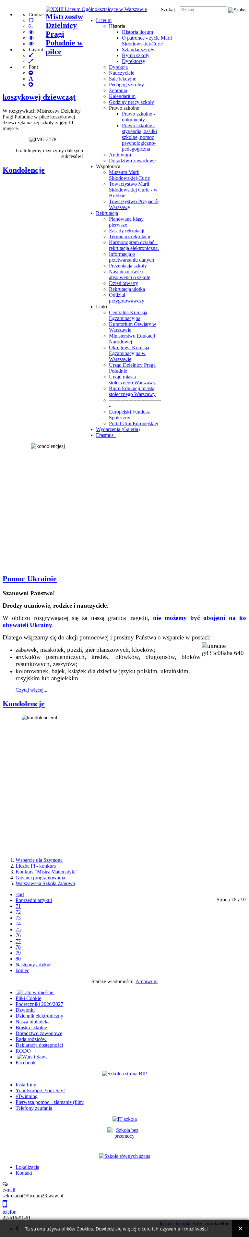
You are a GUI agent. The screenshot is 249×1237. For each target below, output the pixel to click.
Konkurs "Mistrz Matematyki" (47, 871)
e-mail (9, 1190)
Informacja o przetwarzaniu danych (131, 257)
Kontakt (24, 1173)
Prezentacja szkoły (128, 265)
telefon (10, 1212)
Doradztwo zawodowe (132, 160)
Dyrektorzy (133, 61)
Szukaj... (170, 9)
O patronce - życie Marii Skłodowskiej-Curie (147, 40)
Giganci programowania (40, 877)
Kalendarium (122, 96)
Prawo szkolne (124, 108)
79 (18, 953)
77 (18, 941)
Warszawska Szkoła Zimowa (45, 883)
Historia (117, 26)
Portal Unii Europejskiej (133, 423)
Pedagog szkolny (126, 84)
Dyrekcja (118, 67)
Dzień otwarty (123, 283)
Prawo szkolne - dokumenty (138, 116)
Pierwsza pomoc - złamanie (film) (50, 1102)
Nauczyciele (121, 73)
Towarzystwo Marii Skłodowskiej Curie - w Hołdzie (133, 189)
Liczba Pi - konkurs (36, 866)
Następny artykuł (33, 964)
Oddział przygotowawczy (126, 297)
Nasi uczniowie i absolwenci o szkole (129, 274)
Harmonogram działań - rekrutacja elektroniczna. (134, 245)
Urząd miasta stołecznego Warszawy (132, 379)
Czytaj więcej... (31, 690)
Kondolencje (24, 170)
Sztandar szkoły (138, 49)
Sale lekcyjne (122, 78)
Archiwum (120, 154)
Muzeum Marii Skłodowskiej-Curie (129, 175)
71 (18, 906)
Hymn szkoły (135, 55)
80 (18, 958)
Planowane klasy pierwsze (126, 222)
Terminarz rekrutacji (129, 236)
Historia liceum (137, 32)
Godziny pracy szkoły (131, 102)
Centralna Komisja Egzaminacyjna (128, 315)
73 (18, 918)
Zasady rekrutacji (126, 230)
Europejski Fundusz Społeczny (129, 414)
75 (18, 929)
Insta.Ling (26, 1084)
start (20, 894)
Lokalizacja (27, 1167)
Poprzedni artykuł (34, 900)
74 (18, 923)
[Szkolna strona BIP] (124, 1073)
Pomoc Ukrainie (30, 579)
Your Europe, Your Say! (40, 1090)
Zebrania (118, 90)
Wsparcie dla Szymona (39, 860)
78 (18, 947)
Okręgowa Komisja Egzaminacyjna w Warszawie (129, 353)
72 (18, 912)
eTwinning (27, 1096)
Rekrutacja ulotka (127, 289)
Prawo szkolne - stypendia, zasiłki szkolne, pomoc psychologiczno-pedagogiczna (139, 137)
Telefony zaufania (34, 1108)
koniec (22, 970)
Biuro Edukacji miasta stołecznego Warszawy (132, 391)
